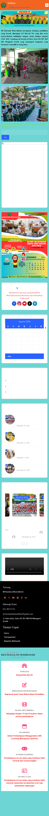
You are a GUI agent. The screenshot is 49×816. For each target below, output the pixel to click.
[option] (24, 516)
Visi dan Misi (24, 288)
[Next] (26, 543)
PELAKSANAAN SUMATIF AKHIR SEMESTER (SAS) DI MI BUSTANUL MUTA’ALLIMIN (30, 452)
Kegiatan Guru (14, 386)
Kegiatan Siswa (14, 391)
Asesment (12, 380)
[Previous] (22, 543)
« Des (8, 356)
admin (19, 537)
